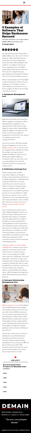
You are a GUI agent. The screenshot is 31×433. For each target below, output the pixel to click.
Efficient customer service (10, 305)
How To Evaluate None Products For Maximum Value (14, 366)
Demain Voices (17, 412)
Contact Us (14, 415)
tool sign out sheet (12, 148)
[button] (24, 2)
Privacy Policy (24, 415)
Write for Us (5, 415)
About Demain (6, 412)
